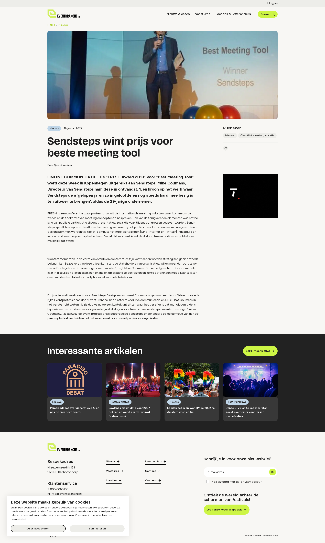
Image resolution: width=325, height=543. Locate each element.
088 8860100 (59, 489)
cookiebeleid (18, 519)
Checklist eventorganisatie (257, 135)
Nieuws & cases (178, 14)
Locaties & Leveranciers (233, 14)
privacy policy (250, 482)
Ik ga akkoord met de (235, 482)
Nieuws (63, 24)
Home (51, 24)
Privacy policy (270, 535)
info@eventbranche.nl (66, 494)
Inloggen (272, 3)
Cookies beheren (253, 535)
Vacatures (202, 14)
